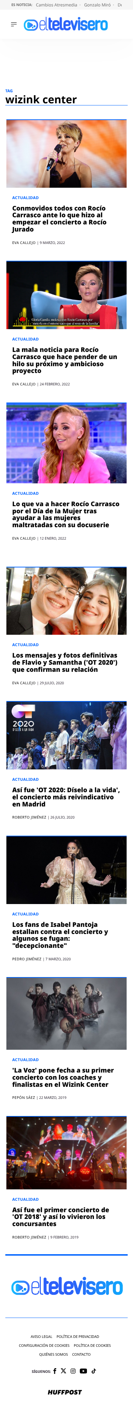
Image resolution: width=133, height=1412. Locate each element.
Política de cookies (92, 1345)
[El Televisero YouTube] (83, 1372)
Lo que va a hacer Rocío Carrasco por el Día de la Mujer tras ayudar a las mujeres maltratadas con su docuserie (66, 514)
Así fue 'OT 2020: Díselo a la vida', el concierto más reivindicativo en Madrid (66, 797)
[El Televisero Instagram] (73, 1372)
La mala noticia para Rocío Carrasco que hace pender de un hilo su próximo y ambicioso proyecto (64, 360)
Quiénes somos (53, 1354)
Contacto (81, 1354)
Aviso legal (41, 1336)
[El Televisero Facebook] (54, 1371)
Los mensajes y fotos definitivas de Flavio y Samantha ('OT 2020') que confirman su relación (64, 662)
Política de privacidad (77, 1336)
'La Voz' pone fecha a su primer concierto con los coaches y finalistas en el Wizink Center (63, 1077)
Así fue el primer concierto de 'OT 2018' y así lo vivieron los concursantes (60, 1217)
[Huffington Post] (65, 1393)
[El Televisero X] (63, 1371)
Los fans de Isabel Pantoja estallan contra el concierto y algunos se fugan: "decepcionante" (60, 935)
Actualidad (25, 198)
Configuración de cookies (44, 1345)
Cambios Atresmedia (57, 5)
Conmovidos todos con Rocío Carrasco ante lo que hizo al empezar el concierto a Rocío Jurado (59, 219)
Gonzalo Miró (98, 5)
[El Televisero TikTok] (94, 1372)
